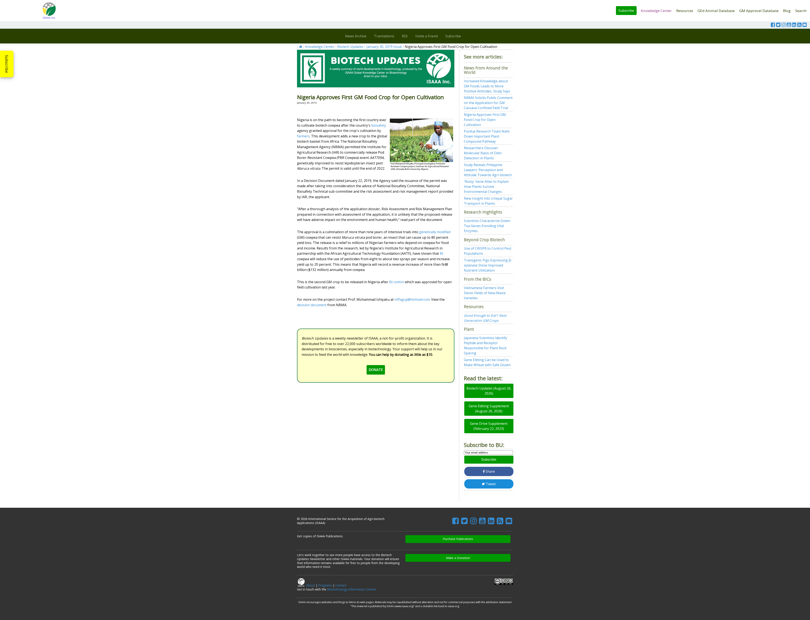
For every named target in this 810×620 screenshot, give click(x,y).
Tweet (490, 484)
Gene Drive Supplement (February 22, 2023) (489, 426)
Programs (325, 585)
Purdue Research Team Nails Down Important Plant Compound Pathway (487, 136)
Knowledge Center (656, 10)
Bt (441, 253)
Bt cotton (396, 282)
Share (490, 471)
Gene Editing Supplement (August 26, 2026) (489, 408)
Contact (341, 585)
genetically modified (434, 232)
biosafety (378, 125)
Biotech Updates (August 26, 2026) (488, 391)
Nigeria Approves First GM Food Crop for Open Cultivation (485, 119)
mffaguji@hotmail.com (412, 299)
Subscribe (626, 10)
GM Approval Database (759, 10)
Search (801, 10)
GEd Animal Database (716, 10)
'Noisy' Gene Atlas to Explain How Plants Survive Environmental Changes (486, 186)
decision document (312, 305)
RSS (405, 36)
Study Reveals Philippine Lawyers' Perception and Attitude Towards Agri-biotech (488, 169)
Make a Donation (458, 558)
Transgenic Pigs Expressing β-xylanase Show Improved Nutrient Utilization (488, 265)
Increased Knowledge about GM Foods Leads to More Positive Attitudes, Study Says (487, 86)
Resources (684, 10)
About (310, 585)
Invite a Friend (426, 36)
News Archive (355, 36)
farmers (303, 136)
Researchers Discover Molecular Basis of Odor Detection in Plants (483, 153)
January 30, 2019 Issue (384, 46)
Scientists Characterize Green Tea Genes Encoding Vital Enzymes (487, 225)
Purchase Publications (458, 539)
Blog (787, 10)
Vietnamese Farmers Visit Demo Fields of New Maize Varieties (485, 293)
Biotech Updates (350, 46)
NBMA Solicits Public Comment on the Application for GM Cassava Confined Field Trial (488, 102)
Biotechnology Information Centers (351, 589)
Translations (384, 36)
